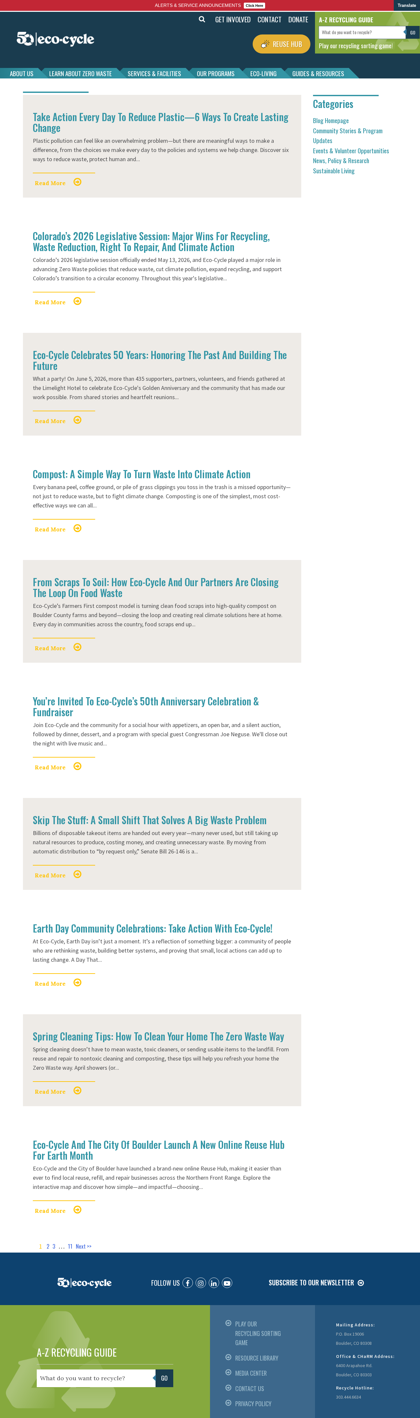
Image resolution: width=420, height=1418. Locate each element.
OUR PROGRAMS (216, 73)
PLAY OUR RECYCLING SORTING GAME (258, 1333)
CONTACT (270, 19)
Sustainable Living (334, 170)
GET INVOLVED (233, 19)
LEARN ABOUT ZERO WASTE (80, 73)
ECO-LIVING (263, 73)
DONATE (298, 19)
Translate (407, 5)
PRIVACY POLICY (253, 1403)
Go (187, 19)
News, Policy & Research (341, 160)
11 (70, 1246)
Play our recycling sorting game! (356, 45)
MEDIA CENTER (251, 1373)
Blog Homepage (331, 120)
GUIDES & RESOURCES (318, 73)
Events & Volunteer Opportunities (351, 150)
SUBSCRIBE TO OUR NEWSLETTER (311, 1282)
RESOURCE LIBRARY (256, 1358)
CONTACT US (249, 1388)
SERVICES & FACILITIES (154, 73)
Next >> (84, 1246)
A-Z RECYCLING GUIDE (76, 1352)
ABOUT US (21, 73)
